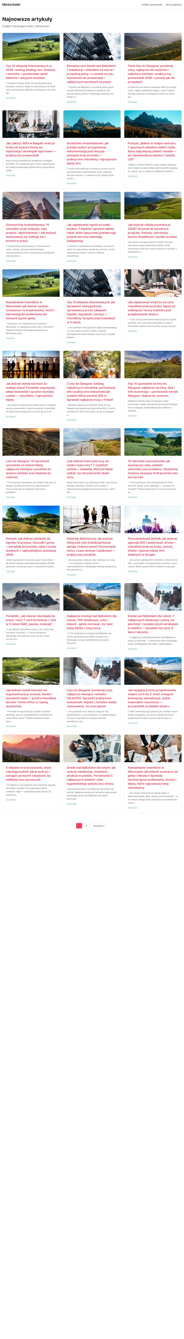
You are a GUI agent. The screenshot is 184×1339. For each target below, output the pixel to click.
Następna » (99, 825)
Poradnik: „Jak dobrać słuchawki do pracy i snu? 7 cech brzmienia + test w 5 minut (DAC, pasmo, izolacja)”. (31, 620)
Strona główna (174, 4)
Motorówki (11, 4)
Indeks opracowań (152, 4)
